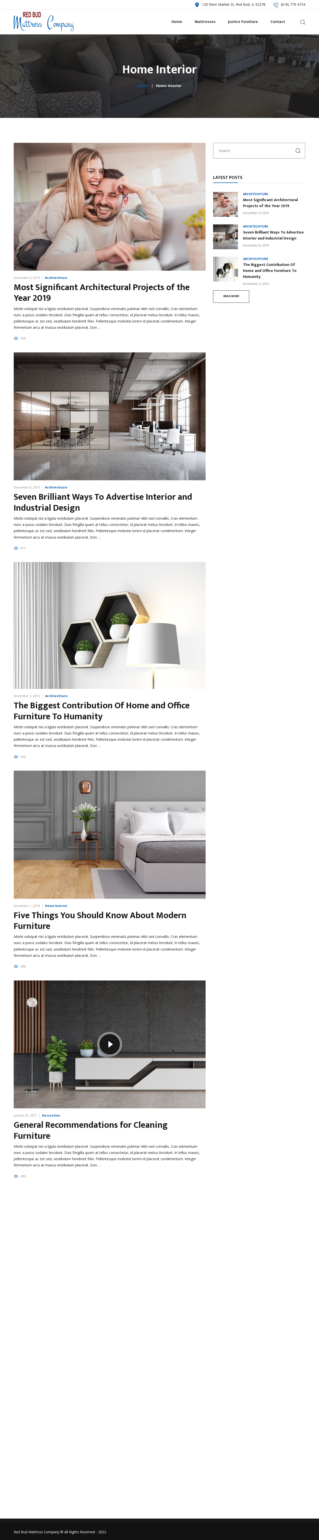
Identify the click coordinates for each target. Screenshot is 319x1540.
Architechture (56, 278)
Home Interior (56, 906)
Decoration (51, 1115)
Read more (231, 296)
